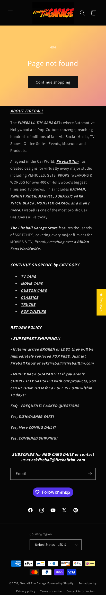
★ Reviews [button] (101, 302)
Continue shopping (53, 82)
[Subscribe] (89, 474)
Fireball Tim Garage (33, 583)
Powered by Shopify (60, 583)
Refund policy (87, 583)
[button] (10, 13)
